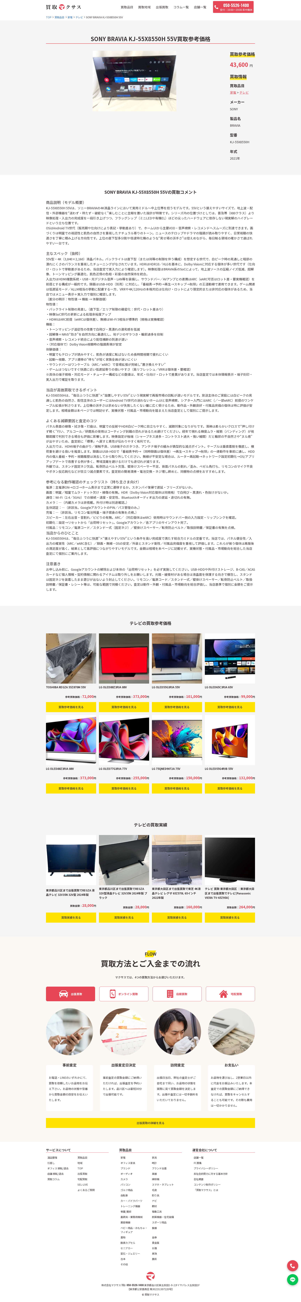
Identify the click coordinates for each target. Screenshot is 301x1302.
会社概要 (198, 1179)
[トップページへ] (63, 7)
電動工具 (157, 1211)
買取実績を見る (71, 917)
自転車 (124, 1195)
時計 (154, 1163)
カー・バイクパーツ (131, 1201)
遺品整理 (52, 1157)
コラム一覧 (181, 7)
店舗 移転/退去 (55, 1173)
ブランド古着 (159, 1168)
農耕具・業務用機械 (131, 1217)
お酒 (154, 1248)
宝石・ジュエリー (130, 1253)
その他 (124, 1264)
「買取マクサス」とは (206, 1190)
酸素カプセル (128, 1242)
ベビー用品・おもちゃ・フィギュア (134, 1230)
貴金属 (155, 1242)
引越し (51, 1163)
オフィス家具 (128, 1163)
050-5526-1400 (135, 1285)
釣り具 (155, 1195)
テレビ (244, 92)
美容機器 (125, 1222)
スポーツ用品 (159, 1222)
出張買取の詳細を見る (150, 1123)
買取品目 (127, 7)
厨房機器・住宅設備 (163, 1217)
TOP (80, 1168)
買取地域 (144, 7)
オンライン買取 (128, 994)
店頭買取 (181, 994)
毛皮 (154, 1190)
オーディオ (127, 1173)
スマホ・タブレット (163, 1184)
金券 (154, 1237)
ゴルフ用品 (127, 1190)
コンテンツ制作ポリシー (207, 1184)
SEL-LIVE (83, 1184)
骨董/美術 (126, 1211)
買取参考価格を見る (71, 707)
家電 (233, 92)
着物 (123, 1237)
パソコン (125, 1184)
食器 (154, 1228)
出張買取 (162, 7)
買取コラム (53, 1179)
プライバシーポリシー (206, 1168)
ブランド (125, 1168)
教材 (154, 1206)
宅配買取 (236, 994)
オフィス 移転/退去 (57, 1168)
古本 (123, 1259)
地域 (80, 1163)
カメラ (124, 1179)
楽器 (154, 1173)
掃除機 (155, 1179)
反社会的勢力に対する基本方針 (211, 1173)
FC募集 (198, 1163)
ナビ (154, 1201)
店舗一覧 (200, 7)
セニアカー (127, 1248)
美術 (154, 1259)
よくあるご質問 (86, 1190)
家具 (154, 1157)
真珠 (154, 1253)
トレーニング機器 (130, 1206)
